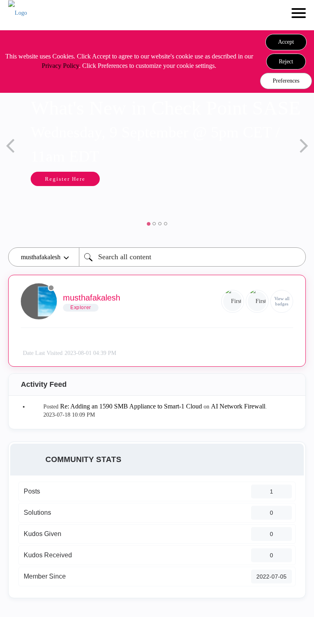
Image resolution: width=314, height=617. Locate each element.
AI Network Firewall (238, 406)
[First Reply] (232, 301)
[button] (286, 42)
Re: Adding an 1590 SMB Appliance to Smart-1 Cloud (131, 406)
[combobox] (192, 257)
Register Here (65, 179)
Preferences (286, 81)
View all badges (281, 301)
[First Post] (257, 301)
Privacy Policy (60, 65)
